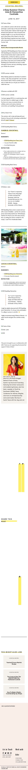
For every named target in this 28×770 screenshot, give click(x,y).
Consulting (19, 760)
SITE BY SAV (4, 768)
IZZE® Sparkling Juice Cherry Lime (13, 140)
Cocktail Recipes (14, 658)
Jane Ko (13, 376)
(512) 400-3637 (7, 757)
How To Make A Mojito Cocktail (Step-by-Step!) (14, 693)
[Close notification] (26, 2)
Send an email (7, 755)
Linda (6, 120)
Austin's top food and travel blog (13, 382)
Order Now (14, 2)
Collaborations (21, 762)
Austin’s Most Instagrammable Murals (12, 47)
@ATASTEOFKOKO (10, 706)
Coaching (19, 758)
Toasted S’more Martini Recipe (14, 663)
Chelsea (12, 120)
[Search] (4, 10)
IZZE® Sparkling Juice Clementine (13, 273)
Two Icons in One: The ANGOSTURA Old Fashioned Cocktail (14, 678)
